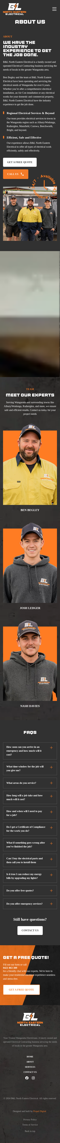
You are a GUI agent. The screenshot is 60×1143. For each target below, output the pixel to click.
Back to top (30, 1131)
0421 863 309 (10, 968)
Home (30, 1057)
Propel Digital (39, 1111)
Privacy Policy (30, 1119)
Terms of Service (30, 1125)
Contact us (30, 930)
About (30, 1062)
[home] (14, 9)
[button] (54, 9)
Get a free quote (19, 162)
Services (30, 1067)
